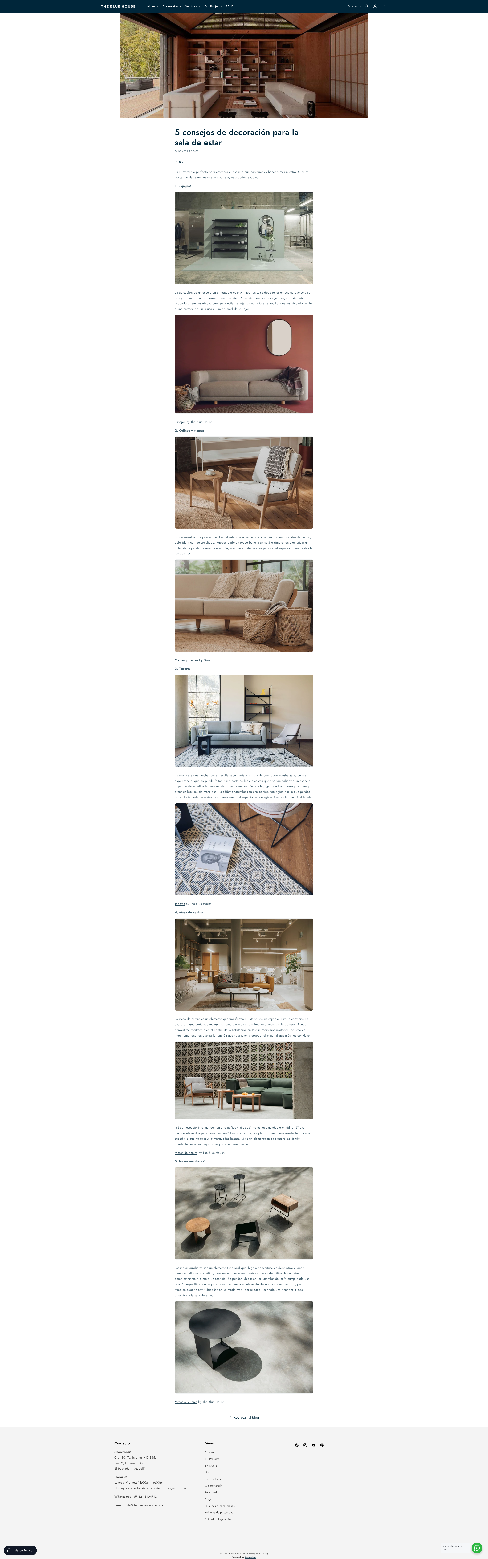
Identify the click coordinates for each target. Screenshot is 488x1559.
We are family (213, 1486)
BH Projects (212, 1459)
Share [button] (182, 162)
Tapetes (180, 904)
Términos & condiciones (220, 1506)
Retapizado (211, 1492)
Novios (209, 1472)
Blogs (208, 1499)
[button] (367, 6)
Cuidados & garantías (218, 1519)
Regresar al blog (246, 1417)
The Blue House (237, 1553)
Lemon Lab (250, 1557)
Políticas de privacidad (219, 1512)
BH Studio (211, 1466)
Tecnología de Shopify (257, 1553)
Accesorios (212, 1452)
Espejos (180, 422)
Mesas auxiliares (186, 1402)
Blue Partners (213, 1479)
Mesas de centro (186, 1153)
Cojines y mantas (186, 660)
